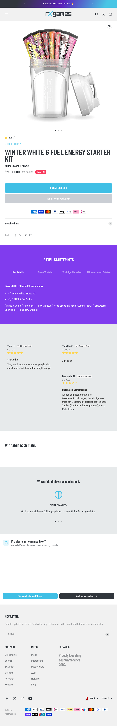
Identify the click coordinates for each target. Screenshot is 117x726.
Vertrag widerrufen (84, 595)
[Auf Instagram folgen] (22, 698)
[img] (31, 353)
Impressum (37, 660)
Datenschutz (37, 666)
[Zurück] (24, 3)
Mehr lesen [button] (68, 409)
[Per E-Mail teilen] (30, 235)
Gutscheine (11, 654)
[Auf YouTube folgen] (30, 698)
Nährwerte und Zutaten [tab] (98, 272)
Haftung (35, 678)
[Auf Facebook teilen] (15, 235)
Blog (33, 684)
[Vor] (92, 3)
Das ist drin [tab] (18, 272)
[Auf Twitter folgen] (15, 698)
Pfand (34, 654)
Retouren (9, 678)
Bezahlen (9, 666)
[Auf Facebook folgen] (7, 698)
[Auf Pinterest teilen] (25, 235)
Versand (9, 672)
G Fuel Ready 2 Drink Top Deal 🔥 (58, 4)
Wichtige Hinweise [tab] (71, 272)
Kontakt (9, 684)
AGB (33, 672)
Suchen (8, 660)
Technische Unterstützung (30, 595)
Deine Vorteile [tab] (45, 272)
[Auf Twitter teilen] (20, 235)
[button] (7, 137)
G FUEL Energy (13, 143)
